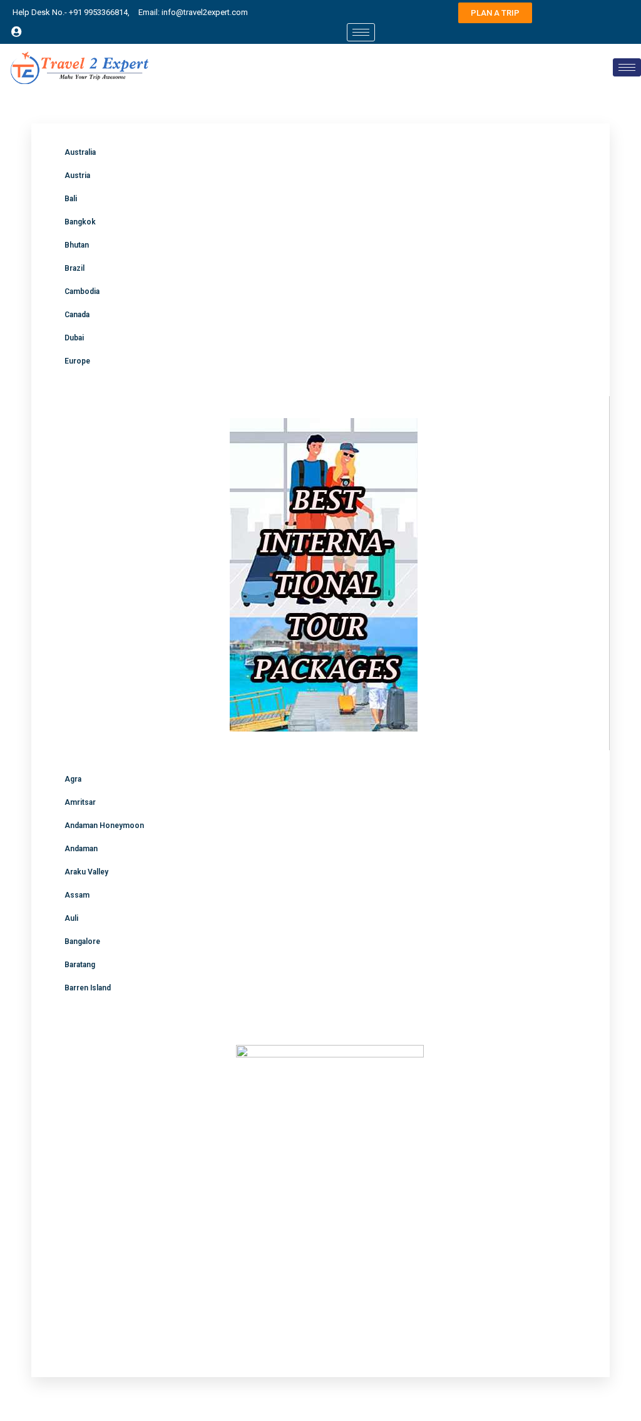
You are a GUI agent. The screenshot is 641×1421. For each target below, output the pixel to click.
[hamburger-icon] (361, 32)
